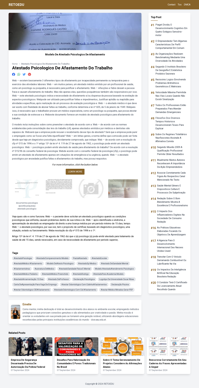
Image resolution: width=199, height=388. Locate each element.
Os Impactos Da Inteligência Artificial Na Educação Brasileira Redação (171, 273)
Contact (171, 4)
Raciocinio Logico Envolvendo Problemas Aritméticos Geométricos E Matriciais (170, 83)
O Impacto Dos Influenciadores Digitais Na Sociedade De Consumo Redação (171, 216)
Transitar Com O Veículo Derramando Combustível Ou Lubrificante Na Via (171, 260)
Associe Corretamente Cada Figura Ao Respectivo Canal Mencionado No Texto (171, 176)
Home (15, 64)
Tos (180, 4)
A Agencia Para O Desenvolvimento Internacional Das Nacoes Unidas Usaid (170, 245)
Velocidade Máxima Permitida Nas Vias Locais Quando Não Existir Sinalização (170, 96)
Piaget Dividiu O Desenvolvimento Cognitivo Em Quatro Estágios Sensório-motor (171, 30)
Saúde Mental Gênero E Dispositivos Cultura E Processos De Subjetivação (171, 189)
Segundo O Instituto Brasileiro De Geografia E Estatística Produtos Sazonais (170, 70)
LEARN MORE (75, 171)
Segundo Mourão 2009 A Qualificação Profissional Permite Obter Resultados (170, 151)
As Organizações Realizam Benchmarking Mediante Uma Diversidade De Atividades (170, 57)
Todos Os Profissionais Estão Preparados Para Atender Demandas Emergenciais (170, 109)
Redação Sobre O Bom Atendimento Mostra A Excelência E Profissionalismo (172, 202)
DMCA (187, 4)
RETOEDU (16, 5)
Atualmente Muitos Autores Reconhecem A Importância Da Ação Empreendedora (171, 163)
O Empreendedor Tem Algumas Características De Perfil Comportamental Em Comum (171, 44)
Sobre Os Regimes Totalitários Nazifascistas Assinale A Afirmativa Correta (171, 138)
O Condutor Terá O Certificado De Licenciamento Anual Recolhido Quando (172, 286)
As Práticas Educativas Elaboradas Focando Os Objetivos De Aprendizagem (171, 231)
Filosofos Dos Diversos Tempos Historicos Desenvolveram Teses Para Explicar (169, 123)
